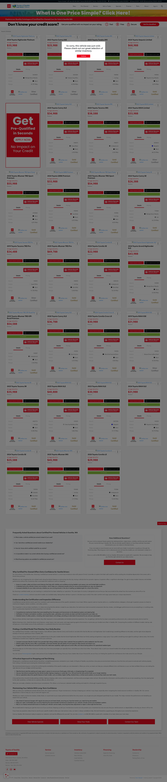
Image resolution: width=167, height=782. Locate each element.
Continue (83, 56)
